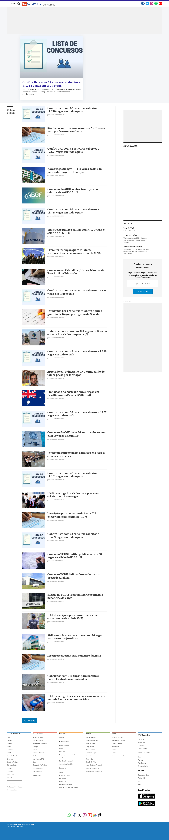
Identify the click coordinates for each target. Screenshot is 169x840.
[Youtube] (90, 815)
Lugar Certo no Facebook (94, 765)
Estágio (35, 747)
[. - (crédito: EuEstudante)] (51, 57)
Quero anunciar (64, 746)
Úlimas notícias (91, 750)
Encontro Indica (143, 766)
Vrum (114, 733)
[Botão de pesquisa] (18, 4)
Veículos (62, 752)
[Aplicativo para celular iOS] (146, 796)
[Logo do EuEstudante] (31, 3)
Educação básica (38, 737)
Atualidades (142, 763)
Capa (8, 737)
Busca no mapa (91, 744)
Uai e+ (140, 781)
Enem (35, 750)
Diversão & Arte (12, 756)
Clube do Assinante (65, 784)
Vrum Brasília (142, 749)
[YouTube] (160, 5)
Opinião (9, 768)
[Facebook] (143, 5)
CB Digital (62, 778)
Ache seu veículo (117, 737)
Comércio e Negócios (66, 764)
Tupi (139, 784)
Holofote (10, 771)
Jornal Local (142, 743)
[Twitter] (147, 5)
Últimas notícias (11, 111)
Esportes (10, 759)
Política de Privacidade (14, 787)
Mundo (9, 753)
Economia (10, 750)
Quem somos (11, 784)
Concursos (49, 4)
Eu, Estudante (38, 733)
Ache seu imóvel (91, 737)
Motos (114, 753)
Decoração (89, 759)
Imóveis (61, 749)
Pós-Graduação (38, 768)
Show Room (89, 756)
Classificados (64, 742)
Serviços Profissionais (66, 761)
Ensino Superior (38, 740)
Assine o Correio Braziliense (68, 787)
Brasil (9, 747)
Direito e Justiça (12, 762)
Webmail (62, 737)
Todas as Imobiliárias (92, 768)
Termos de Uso (12, 790)
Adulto (61, 758)
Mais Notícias (29, 721)
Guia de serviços (91, 753)
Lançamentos (90, 747)
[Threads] (100, 815)
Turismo (9, 777)
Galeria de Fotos (91, 762)
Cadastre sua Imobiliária (94, 771)
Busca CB (62, 781)
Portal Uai (141, 778)
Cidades (9, 740)
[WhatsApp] (156, 5)
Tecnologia (10, 774)
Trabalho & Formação (40, 744)
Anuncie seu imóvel (92, 740)
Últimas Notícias (38, 753)
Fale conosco (37, 771)
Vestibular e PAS (38, 759)
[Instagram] (151, 5)
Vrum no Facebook (118, 756)
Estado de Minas (143, 775)
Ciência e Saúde (12, 765)
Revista (140, 760)
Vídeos (114, 750)
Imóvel (88, 733)
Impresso (62, 768)
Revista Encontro (144, 753)
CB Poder (141, 746)
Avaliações (115, 747)
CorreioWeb (63, 733)
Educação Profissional (40, 765)
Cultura (35, 756)
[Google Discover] (95, 815)
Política (9, 744)
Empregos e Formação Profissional (70, 755)
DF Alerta (141, 740)
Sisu (34, 762)
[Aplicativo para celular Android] (146, 803)
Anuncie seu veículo (118, 740)
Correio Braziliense (14, 733)
